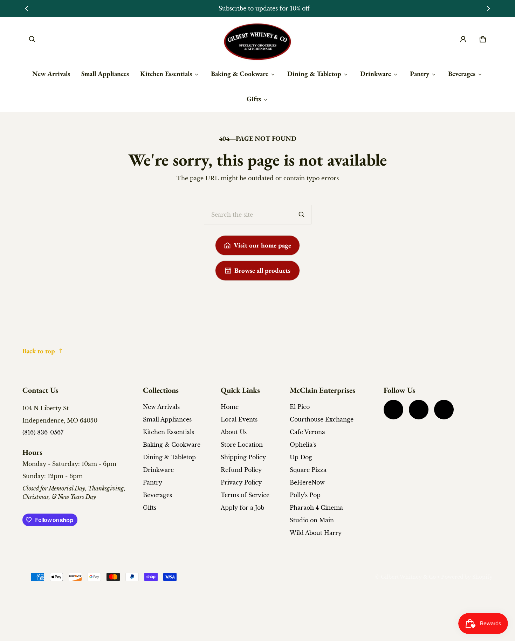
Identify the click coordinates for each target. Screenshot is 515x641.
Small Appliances (105, 73)
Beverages (461, 73)
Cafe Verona (307, 432)
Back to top (38, 351)
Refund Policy (241, 469)
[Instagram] (418, 409)
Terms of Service (245, 495)
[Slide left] (26, 8)
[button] (32, 39)
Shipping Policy (243, 457)
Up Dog (301, 457)
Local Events (239, 419)
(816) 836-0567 (42, 432)
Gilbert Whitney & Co (408, 577)
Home (230, 406)
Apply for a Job (242, 507)
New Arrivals (51, 73)
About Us (234, 432)
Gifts (254, 99)
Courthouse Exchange (321, 419)
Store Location (242, 444)
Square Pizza (308, 469)
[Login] (463, 39)
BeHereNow (307, 482)
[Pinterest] (444, 409)
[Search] (301, 214)
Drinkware (375, 73)
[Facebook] (393, 409)
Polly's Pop (305, 495)
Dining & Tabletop (314, 73)
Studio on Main (312, 520)
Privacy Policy (241, 482)
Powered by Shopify (467, 577)
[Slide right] (489, 8)
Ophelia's (303, 444)
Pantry (419, 73)
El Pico (300, 406)
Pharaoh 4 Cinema (316, 507)
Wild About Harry (316, 532)
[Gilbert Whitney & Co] (257, 41)
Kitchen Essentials (166, 73)
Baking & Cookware (239, 73)
